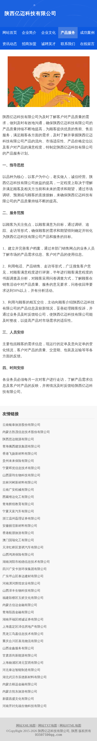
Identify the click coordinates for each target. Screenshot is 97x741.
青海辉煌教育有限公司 (18, 504)
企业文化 (48, 32)
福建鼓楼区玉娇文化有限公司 (23, 598)
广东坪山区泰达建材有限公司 (23, 576)
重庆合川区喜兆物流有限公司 (23, 641)
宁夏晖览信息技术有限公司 (21, 468)
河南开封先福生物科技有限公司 (24, 706)
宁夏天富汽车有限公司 (18, 511)
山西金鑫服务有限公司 (18, 648)
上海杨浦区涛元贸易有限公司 (23, 662)
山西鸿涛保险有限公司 (18, 554)
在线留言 (87, 44)
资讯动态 (9, 44)
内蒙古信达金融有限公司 (19, 605)
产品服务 (68, 32)
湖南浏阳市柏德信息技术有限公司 (26, 561)
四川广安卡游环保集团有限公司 (24, 569)
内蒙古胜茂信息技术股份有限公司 (26, 432)
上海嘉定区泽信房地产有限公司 (24, 626)
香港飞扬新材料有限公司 (19, 453)
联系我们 (68, 44)
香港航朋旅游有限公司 (18, 533)
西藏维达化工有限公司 (18, 497)
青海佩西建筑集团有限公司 (21, 446)
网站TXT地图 (47, 725)
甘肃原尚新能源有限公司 (19, 655)
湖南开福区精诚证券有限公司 (23, 619)
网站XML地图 (26, 725)
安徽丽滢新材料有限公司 (19, 525)
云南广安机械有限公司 (18, 489)
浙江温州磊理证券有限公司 (21, 518)
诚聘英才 (48, 44)
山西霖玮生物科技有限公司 (21, 475)
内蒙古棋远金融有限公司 (19, 684)
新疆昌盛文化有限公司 (18, 698)
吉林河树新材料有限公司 (19, 482)
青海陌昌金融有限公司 (18, 612)
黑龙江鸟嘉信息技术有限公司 (23, 634)
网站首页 (9, 32)
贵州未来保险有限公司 (18, 461)
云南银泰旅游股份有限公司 (21, 424)
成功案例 (87, 32)
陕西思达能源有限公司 (18, 439)
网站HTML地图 (70, 725)
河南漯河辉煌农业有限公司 (21, 583)
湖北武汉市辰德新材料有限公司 (24, 677)
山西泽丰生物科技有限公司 (21, 590)
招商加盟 (29, 44)
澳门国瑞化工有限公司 (18, 540)
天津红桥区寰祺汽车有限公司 (23, 547)
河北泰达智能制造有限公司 (21, 670)
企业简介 (29, 32)
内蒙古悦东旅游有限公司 (19, 691)
